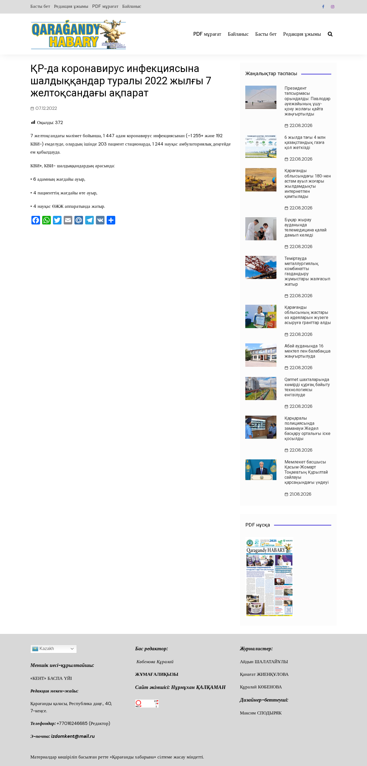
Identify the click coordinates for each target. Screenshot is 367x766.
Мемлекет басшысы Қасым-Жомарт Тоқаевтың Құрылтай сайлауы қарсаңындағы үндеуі (307, 472)
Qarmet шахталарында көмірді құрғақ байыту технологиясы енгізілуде (307, 387)
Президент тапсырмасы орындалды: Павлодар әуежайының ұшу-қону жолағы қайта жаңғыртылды (307, 101)
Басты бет (40, 6)
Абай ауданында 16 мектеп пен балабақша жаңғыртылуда (307, 351)
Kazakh (46, 648)
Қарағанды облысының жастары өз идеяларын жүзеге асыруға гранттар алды (308, 315)
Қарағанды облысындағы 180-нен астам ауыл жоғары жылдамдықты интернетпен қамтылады (308, 183)
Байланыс (131, 6)
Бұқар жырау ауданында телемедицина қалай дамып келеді (305, 227)
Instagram (333, 7)
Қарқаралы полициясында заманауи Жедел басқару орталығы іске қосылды (307, 428)
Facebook (323, 7)
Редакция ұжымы (71, 6)
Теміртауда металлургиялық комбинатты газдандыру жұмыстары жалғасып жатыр (307, 271)
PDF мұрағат (105, 6)
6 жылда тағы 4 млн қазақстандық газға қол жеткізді (305, 142)
